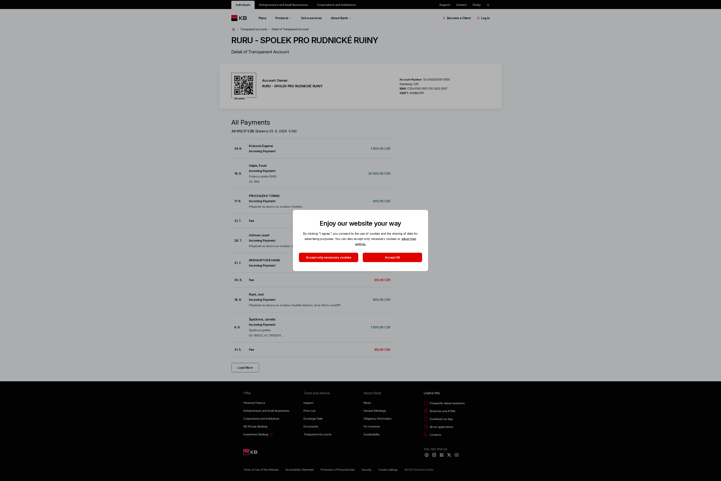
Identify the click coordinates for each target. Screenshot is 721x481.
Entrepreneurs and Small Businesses (283, 4)
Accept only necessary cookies (328, 257)
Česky (477, 4)
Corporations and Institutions (336, 4)
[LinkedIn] (442, 455)
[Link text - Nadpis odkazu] (250, 452)
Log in (485, 18)
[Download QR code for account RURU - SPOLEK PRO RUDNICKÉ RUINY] (243, 86)
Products (282, 18)
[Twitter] (449, 455)
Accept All (392, 257)
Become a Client (459, 18)
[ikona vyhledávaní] (488, 4)
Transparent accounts (253, 29)
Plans (262, 18)
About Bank (339, 18)
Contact (461, 4)
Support (444, 4)
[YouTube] (457, 455)
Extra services (311, 18)
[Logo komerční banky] (240, 18)
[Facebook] (427, 455)
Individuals (243, 4)
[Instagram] (434, 455)
